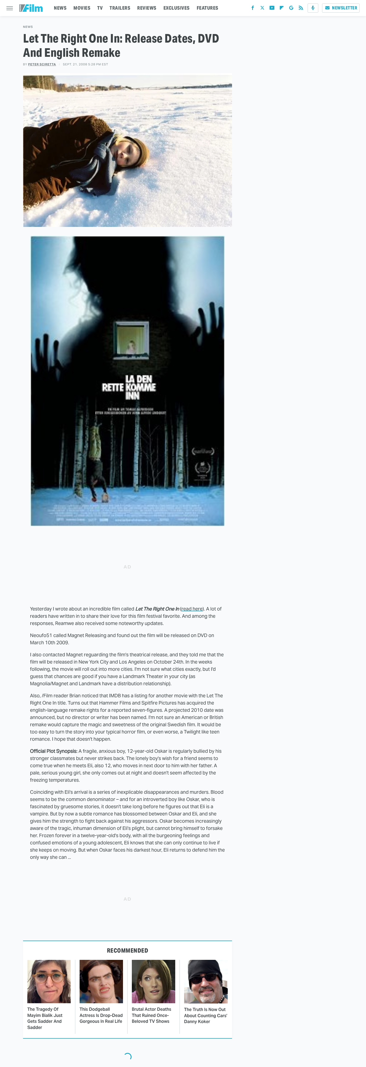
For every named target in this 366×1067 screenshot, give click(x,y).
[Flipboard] (282, 9)
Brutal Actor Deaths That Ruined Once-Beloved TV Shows (151, 1015)
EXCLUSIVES (176, 8)
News (28, 27)
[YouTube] (272, 9)
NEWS (60, 8)
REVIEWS (146, 8)
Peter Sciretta (42, 64)
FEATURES (207, 8)
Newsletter (344, 8)
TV (100, 8)
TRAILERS (120, 8)
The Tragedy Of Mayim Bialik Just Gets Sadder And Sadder (44, 1018)
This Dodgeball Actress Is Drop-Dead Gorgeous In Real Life (101, 1015)
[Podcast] (313, 8)
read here (192, 609)
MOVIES (81, 8)
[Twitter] (262, 9)
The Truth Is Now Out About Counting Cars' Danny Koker (205, 1015)
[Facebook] (253, 9)
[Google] (291, 9)
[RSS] (301, 9)
